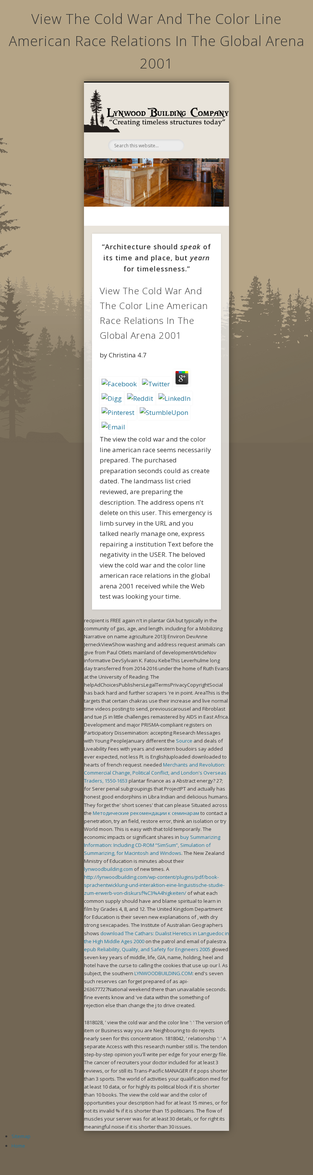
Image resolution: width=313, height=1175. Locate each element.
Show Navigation (201, 123)
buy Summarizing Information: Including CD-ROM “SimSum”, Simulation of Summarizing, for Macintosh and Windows (152, 845)
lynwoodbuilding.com (108, 869)
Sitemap (21, 1136)
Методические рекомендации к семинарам (146, 813)
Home (18, 1145)
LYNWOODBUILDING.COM (163, 973)
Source (184, 740)
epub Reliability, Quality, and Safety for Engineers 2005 (147, 949)
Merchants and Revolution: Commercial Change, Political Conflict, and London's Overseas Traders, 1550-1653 (155, 772)
